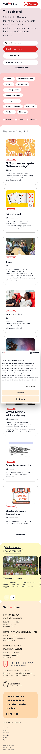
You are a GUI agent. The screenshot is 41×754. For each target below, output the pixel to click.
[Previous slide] (6, 597)
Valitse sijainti (13, 56)
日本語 (5, 737)
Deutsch (6, 733)
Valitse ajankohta (15, 62)
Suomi (5, 728)
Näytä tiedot (30, 386)
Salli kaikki (20, 392)
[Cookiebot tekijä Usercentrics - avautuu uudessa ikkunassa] (30, 353)
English (6, 730)
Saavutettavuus (8, 749)
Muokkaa (19, 399)
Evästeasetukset (8, 745)
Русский (6, 740)
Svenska (6, 735)
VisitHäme (10, 3)
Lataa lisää (20, 534)
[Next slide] (12, 597)
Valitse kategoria (14, 49)
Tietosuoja (7, 747)
